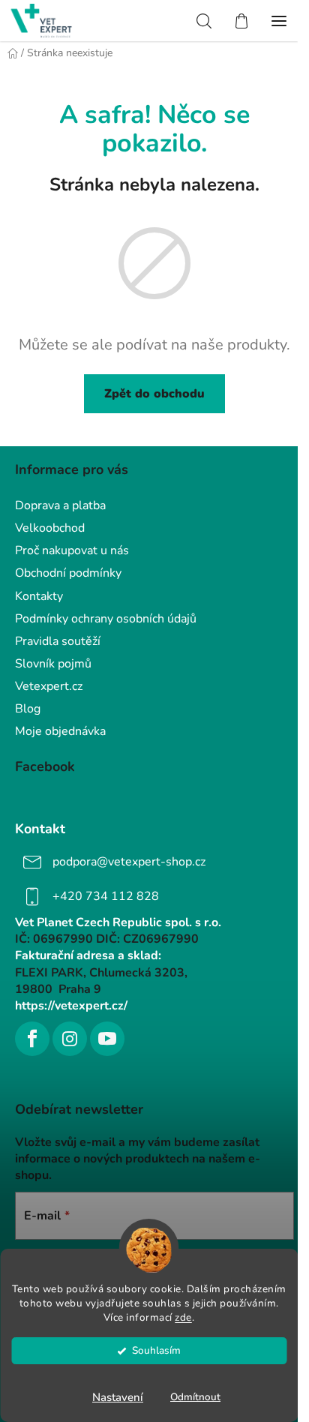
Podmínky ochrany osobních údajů (105, 618)
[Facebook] (32, 1039)
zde (183, 1317)
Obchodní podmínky (68, 573)
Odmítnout (195, 1397)
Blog (27, 708)
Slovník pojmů (53, 664)
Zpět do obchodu (154, 394)
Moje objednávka (60, 731)
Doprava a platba (60, 505)
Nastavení (117, 1397)
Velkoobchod (50, 528)
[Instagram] (69, 1039)
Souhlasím (156, 1350)
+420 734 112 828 (105, 896)
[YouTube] (107, 1039)
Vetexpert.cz (48, 686)
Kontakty (39, 596)
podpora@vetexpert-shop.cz (129, 862)
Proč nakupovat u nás (72, 550)
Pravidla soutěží (57, 641)
